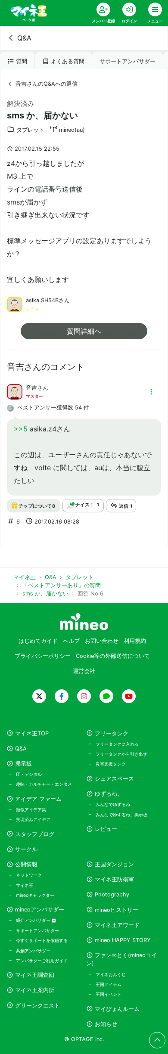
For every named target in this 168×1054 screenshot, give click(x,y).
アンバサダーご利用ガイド (42, 960)
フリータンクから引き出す (121, 753)
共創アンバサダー (33, 950)
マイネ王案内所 (34, 990)
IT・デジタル (29, 774)
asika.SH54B (42, 300)
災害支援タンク (111, 763)
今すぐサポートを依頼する (42, 940)
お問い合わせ (101, 641)
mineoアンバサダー (39, 909)
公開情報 (26, 864)
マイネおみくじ (111, 974)
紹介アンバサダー (34, 920)
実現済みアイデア (33, 819)
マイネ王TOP (32, 733)
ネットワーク (29, 874)
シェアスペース (114, 778)
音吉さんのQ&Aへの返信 (47, 84)
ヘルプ (71, 641)
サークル (26, 849)
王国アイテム (108, 984)
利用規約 (135, 641)
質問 (21, 61)
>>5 (21, 429)
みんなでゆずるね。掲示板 (121, 814)
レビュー (106, 829)
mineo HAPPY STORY (123, 940)
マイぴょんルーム (117, 1009)
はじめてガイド (38, 641)
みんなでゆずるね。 (115, 804)
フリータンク (111, 733)
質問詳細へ (84, 331)
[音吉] (14, 391)
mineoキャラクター (35, 895)
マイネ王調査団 (34, 975)
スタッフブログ (34, 834)
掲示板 (23, 763)
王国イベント (108, 994)
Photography (112, 894)
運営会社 (84, 671)
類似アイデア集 (31, 809)
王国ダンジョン (114, 864)
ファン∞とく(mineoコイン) (121, 959)
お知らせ (106, 1024)
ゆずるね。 (109, 793)
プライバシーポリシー (43, 656)
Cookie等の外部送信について (113, 656)
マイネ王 (24, 885)
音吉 (31, 387)
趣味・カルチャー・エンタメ (44, 784)
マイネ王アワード (117, 925)
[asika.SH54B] (14, 303)
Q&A (24, 38)
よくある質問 (67, 61)
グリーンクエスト (37, 1005)
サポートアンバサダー (128, 61)
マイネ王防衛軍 (114, 879)
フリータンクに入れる (117, 744)
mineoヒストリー (116, 910)
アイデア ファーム (38, 799)
